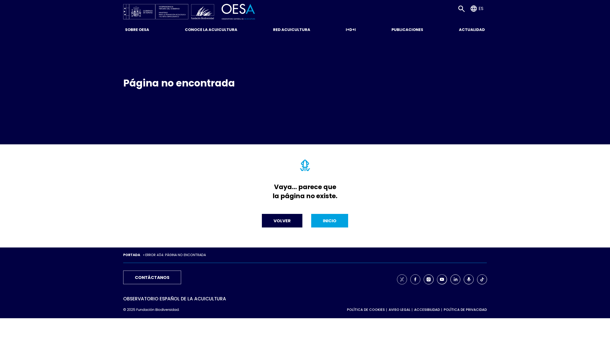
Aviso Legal (399, 309)
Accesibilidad (427, 309)
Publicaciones (407, 29)
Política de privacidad (465, 309)
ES (481, 8)
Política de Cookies (366, 309)
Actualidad (472, 29)
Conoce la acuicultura (211, 29)
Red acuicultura (291, 29)
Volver (282, 221)
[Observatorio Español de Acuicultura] (238, 11)
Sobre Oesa (137, 29)
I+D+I (351, 29)
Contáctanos (152, 277)
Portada (131, 254)
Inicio (329, 221)
